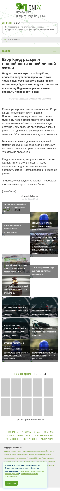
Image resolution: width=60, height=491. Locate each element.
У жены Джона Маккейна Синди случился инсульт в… (15, 207)
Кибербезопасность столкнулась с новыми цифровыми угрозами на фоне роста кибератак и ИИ (29, 28)
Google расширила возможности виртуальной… (12, 228)
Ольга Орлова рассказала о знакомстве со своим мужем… (43, 250)
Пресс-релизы (29, 439)
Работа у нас (46, 439)
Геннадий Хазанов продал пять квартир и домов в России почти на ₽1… (15, 268)
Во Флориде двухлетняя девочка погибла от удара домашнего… (44, 355)
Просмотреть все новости (30, 419)
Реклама (26, 432)
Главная (6, 51)
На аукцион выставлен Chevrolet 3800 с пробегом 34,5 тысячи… (44, 331)
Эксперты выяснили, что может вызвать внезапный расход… (16, 310)
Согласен (11, 483)
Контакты (13, 432)
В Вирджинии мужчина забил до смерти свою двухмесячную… (42, 226)
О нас (37, 432)
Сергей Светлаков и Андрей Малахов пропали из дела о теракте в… (16, 289)
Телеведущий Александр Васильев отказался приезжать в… (43, 271)
